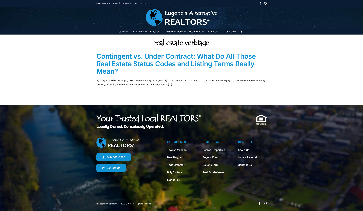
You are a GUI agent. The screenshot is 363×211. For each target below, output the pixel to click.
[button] (241, 31)
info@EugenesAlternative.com (133, 3)
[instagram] (265, 203)
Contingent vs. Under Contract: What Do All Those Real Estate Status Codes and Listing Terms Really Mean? (176, 63)
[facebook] (259, 203)
